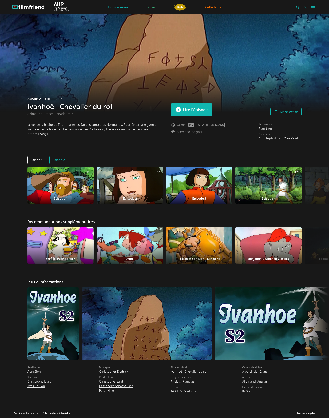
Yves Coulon (293, 138)
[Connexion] (305, 7)
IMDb (246, 391)
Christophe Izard (271, 138)
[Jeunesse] (180, 7)
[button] (313, 7)
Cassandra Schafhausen (116, 386)
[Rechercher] (298, 7)
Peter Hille (106, 390)
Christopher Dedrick (113, 371)
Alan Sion (265, 128)
